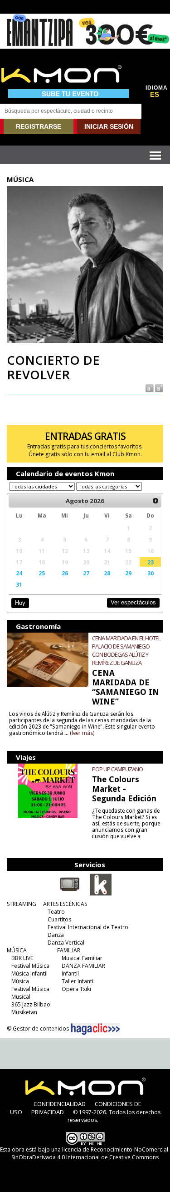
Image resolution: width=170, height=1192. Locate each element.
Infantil (70, 973)
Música (20, 981)
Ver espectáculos (133, 602)
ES (154, 94)
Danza (56, 935)
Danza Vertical (66, 942)
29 (128, 573)
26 (65, 573)
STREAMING (21, 904)
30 (150, 573)
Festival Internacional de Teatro (88, 927)
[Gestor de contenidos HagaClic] (95, 1029)
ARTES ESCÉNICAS (65, 904)
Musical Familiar (82, 958)
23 (150, 562)
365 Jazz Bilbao (30, 1004)
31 (19, 584)
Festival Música (30, 966)
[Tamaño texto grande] (158, 387)
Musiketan (24, 1012)
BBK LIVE (22, 958)
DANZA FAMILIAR (83, 966)
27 (86, 573)
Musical (20, 997)
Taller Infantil (78, 981)
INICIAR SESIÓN (108, 126)
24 (19, 573)
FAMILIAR (68, 950)
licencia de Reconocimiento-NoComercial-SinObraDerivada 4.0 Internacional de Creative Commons (90, 1153)
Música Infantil (29, 973)
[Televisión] (70, 893)
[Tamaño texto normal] (149, 387)
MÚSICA (17, 950)
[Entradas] (101, 893)
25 (42, 573)
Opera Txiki (76, 989)
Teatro (56, 911)
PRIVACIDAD (47, 1112)
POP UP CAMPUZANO (117, 769)
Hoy (20, 602)
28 (107, 573)
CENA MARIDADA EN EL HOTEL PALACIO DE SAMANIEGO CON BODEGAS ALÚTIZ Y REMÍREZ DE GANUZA (126, 650)
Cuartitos (59, 919)
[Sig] (155, 500)
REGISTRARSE (38, 126)
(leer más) (82, 733)
